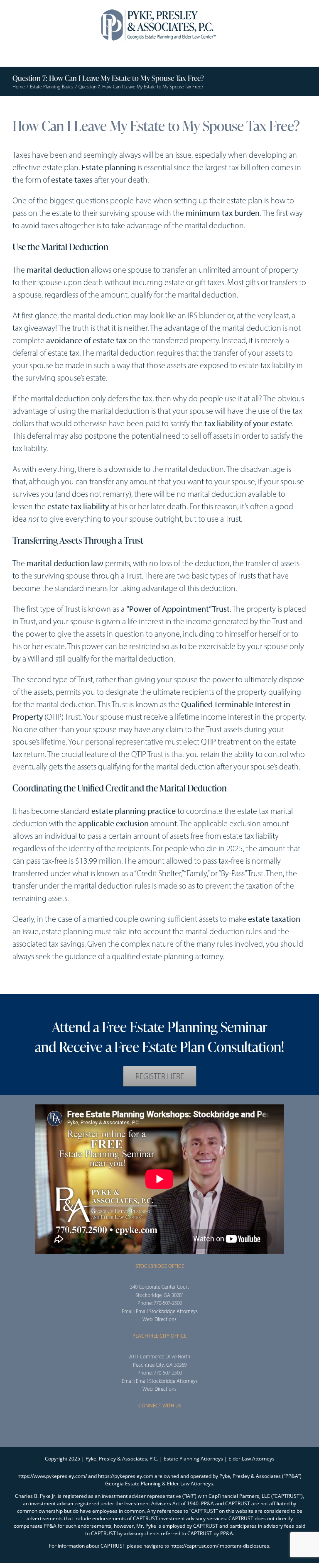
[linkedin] (54, 982)
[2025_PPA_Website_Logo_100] (159, 8)
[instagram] (159, 1425)
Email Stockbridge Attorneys (167, 1311)
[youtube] (41, 982)
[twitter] (28, 982)
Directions (166, 1319)
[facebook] (14, 982)
